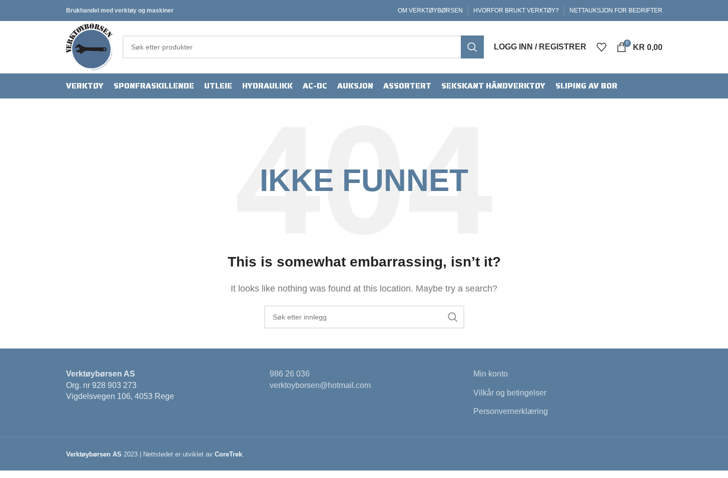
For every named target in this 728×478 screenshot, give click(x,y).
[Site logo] (89, 46)
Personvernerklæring (510, 411)
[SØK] (472, 47)
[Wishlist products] (601, 47)
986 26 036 (290, 374)
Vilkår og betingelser (509, 392)
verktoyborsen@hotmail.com (320, 385)
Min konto (490, 374)
